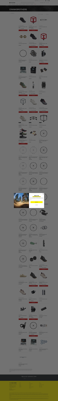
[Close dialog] (43, 193)
